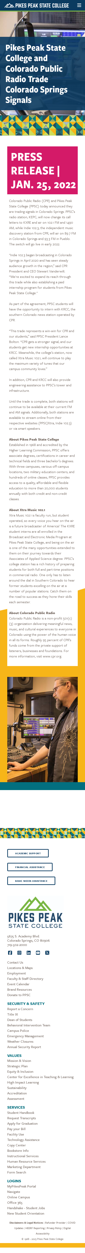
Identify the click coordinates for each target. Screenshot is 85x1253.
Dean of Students (19, 1019)
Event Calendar (18, 983)
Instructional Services (23, 1155)
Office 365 (14, 1202)
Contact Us (15, 962)
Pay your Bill (16, 1128)
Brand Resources (19, 989)
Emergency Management (25, 1035)
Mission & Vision (19, 1060)
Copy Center (16, 1145)
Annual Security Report (24, 1046)
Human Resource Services (26, 1161)
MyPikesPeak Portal (21, 1186)
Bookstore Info (18, 1150)
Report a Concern (20, 1008)
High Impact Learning (23, 1082)
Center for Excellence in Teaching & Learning (40, 1076)
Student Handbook (20, 1112)
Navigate (13, 1191)
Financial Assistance (30, 867)
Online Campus (18, 1196)
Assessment (15, 1098)
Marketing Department (24, 1166)
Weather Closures (20, 1041)
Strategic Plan (17, 1065)
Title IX (12, 1014)
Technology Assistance (23, 1139)
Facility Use (15, 1134)
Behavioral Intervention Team (28, 1025)
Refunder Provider (55, 1223)
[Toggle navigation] (79, 5)
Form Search (16, 1172)
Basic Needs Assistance (31, 881)
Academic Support (28, 853)
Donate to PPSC (19, 994)
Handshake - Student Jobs (26, 1207)
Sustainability (17, 1087)
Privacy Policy (54, 1228)
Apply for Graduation (22, 1123)
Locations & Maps (20, 967)
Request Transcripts (21, 1117)
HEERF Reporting (35, 1228)
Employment (16, 973)
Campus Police (18, 1030)
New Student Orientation (25, 1213)
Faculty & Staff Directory (25, 978)
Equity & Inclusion (20, 1071)
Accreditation (17, 1093)
